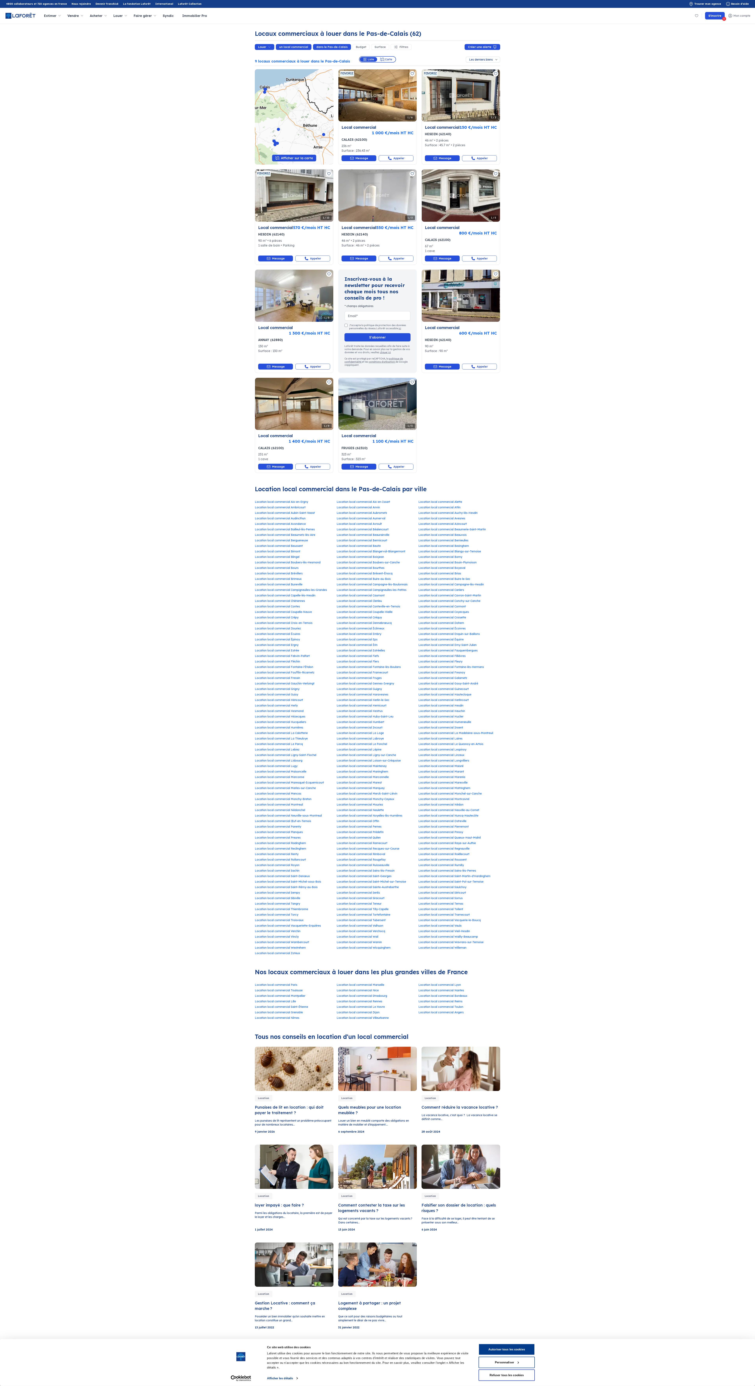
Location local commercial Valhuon (360, 925)
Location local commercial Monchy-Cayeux (365, 799)
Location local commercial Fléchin (277, 661)
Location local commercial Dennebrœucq (364, 623)
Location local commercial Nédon (440, 804)
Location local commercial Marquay (361, 788)
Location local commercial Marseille (360, 985)
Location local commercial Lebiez (277, 749)
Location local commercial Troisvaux (279, 920)
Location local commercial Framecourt (362, 672)
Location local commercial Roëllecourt (443, 854)
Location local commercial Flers (358, 661)
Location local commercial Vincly (277, 936)
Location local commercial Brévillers (279, 573)
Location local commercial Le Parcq (279, 744)
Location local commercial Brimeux (278, 579)
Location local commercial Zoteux (277, 953)
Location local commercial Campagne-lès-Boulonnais (372, 584)
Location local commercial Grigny (277, 689)
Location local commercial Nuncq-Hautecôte (448, 815)
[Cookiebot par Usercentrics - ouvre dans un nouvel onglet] (241, 1378)
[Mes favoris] (697, 16)
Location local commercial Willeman (442, 947)
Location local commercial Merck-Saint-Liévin (367, 793)
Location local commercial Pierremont (443, 826)
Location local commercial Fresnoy (441, 672)
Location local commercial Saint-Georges (364, 876)
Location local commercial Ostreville (442, 821)
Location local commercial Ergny (276, 645)
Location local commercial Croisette (442, 617)
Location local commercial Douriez (278, 628)
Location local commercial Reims (440, 1001)
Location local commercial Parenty (278, 826)
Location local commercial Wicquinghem (363, 947)
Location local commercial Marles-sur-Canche (285, 788)
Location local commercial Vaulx (440, 925)
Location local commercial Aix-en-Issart (363, 502)
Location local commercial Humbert (360, 722)
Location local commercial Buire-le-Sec (444, 579)
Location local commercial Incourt (359, 727)
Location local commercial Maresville (443, 782)
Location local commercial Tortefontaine (363, 914)
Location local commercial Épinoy (277, 639)
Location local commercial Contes (277, 606)
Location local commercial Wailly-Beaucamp (448, 936)
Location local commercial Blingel (277, 557)
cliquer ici (385, 352)
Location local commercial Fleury (440, 661)
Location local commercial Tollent (440, 909)
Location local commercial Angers (441, 1012)
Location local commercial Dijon (358, 1012)
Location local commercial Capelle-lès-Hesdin (285, 595)
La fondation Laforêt (137, 4)
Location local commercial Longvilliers (443, 760)
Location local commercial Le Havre (361, 1007)
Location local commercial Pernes (359, 826)
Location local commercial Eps (357, 639)
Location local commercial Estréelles (361, 650)
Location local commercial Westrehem (280, 947)
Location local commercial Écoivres (442, 628)
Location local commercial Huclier (440, 716)
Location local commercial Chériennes (280, 601)
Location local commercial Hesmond (279, 711)
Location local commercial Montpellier (280, 996)
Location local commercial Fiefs (358, 656)
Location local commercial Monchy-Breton (283, 799)
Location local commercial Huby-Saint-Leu (365, 716)
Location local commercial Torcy (276, 914)
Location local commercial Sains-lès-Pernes (447, 870)
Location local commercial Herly (276, 705)
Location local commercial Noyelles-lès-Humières (369, 815)
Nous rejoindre (81, 3)
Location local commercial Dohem (441, 623)
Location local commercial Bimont (277, 551)
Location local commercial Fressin (277, 678)
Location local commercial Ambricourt (280, 507)
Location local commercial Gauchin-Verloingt (284, 683)
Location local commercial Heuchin (441, 711)
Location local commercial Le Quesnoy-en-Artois (450, 744)
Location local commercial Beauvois (442, 535)
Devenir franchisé (107, 4)
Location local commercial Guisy (276, 694)
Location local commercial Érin (357, 645)
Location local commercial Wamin (359, 942)
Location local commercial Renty (276, 854)
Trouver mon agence (707, 3)
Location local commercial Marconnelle (363, 777)
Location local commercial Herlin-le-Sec (363, 700)
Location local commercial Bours (276, 568)
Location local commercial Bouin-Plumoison (447, 562)
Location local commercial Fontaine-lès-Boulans (369, 667)
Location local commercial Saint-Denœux (282, 876)
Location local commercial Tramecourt (444, 914)
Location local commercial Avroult (359, 524)
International (164, 3)
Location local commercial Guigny (359, 689)
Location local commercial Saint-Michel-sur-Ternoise (371, 881)
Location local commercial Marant (441, 771)
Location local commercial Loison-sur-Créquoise (369, 760)
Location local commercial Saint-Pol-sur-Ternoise (450, 881)
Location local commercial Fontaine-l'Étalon (284, 667)
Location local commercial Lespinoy (442, 749)
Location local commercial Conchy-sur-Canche (449, 601)
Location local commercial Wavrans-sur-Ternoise (450, 942)
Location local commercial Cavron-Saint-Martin (449, 595)
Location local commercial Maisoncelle (280, 771)
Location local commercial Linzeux (441, 755)
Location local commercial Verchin (277, 931)
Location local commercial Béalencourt (363, 529)
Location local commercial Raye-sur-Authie (447, 843)
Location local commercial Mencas (278, 793)
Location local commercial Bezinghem (443, 546)
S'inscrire (716, 16)
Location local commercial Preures (278, 837)
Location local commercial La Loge (360, 733)
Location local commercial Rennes (359, 1001)
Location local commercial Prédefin (360, 832)
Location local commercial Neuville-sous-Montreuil (288, 815)
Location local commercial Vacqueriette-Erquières (288, 925)
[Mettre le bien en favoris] (412, 73)
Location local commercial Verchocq (361, 931)
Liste (371, 59)
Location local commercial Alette (440, 502)
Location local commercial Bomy (440, 557)
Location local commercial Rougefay (361, 859)
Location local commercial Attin (439, 507)
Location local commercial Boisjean (360, 557)
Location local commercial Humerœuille (444, 722)
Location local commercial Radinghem (280, 843)
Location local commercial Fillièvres (442, 656)
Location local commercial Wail (357, 936)
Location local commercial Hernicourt (361, 705)
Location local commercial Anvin (358, 507)
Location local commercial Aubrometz (362, 513)
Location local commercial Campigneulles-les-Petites (371, 590)
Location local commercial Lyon (439, 985)
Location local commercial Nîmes (277, 1018)
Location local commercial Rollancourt (280, 859)
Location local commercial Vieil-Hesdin (444, 931)
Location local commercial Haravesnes (362, 694)
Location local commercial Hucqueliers (280, 722)
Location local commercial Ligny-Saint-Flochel (285, 755)
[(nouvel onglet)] (461, 296)
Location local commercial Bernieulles (443, 540)
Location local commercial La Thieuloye (281, 738)
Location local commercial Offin (358, 821)
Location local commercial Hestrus (360, 711)
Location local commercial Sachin (277, 870)
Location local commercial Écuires (277, 634)
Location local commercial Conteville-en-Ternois (368, 606)
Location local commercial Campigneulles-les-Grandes (291, 590)
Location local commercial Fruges (359, 678)
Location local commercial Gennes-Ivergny (365, 683)
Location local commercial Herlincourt (443, 700)
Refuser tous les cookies (507, 1375)
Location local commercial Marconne (279, 777)
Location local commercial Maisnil (440, 766)
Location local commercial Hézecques (280, 716)
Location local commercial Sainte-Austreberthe (368, 887)
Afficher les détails (280, 1378)
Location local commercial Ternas (440, 903)
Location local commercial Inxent (440, 727)
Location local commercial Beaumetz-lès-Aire (285, 535)
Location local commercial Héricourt (279, 700)
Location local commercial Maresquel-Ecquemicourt (289, 782)
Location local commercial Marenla (441, 777)
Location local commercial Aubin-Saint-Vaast (285, 513)
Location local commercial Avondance (280, 524)
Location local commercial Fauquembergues (448, 650)
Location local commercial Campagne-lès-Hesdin (451, 584)
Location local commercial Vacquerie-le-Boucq (449, 920)
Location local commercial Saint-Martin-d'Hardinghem (454, 876)
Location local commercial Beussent (279, 546)
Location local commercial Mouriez (360, 804)
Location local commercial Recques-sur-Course (368, 848)
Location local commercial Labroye (360, 738)
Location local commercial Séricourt (442, 892)
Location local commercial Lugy (276, 766)
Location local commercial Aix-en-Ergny (281, 502)
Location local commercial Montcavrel (443, 799)
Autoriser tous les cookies (506, 1349)
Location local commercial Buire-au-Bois (364, 579)
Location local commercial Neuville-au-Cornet (448, 810)
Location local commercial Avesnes (441, 518)
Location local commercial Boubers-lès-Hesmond (287, 562)
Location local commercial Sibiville (277, 898)
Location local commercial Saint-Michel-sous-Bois (288, 881)
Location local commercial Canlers (441, 590)
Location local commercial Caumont (361, 595)
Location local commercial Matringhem (444, 788)
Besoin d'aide (740, 3)
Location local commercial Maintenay (362, 766)
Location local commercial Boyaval (441, 568)
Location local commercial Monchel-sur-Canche (450, 793)
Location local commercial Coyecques (443, 612)
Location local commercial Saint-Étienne (281, 1007)
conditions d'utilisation (382, 361)
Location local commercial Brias (439, 573)
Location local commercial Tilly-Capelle (363, 909)
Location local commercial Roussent (442, 859)
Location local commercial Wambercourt (282, 942)
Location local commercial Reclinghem (280, 848)
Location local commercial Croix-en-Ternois (283, 623)
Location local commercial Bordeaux (442, 996)
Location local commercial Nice (358, 990)
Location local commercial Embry (359, 634)
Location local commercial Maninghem (362, 771)
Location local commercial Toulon (440, 1007)
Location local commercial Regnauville (444, 848)
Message (361, 158)
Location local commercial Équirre (441, 639)
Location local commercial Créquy (359, 617)
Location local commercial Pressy (440, 832)
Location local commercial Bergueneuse (281, 540)
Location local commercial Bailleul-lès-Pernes (285, 529)
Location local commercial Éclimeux (360, 628)
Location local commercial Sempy (277, 892)
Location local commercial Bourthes (360, 568)
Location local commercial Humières (279, 727)
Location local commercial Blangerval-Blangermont (371, 551)
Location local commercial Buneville (278, 584)
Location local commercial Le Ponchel (362, 744)
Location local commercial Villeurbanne (363, 1018)
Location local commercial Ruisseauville (363, 865)
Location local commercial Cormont (442, 606)
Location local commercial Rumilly (441, 865)
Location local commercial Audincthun (280, 518)
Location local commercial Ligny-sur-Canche (366, 755)
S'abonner (377, 337)
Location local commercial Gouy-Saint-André (448, 683)
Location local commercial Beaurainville (363, 535)
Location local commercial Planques (279, 832)
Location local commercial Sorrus (440, 898)
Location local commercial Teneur (359, 903)
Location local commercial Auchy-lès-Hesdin (448, 513)
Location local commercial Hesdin (440, 705)
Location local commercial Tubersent (361, 920)
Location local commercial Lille (275, 1001)
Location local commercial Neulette (360, 810)
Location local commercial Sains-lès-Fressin (366, 870)
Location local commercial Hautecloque (444, 694)
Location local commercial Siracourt (360, 898)
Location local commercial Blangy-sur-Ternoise (449, 551)
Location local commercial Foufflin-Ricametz (284, 672)
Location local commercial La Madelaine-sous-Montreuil (455, 733)
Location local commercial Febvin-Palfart (282, 656)
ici (400, 328)
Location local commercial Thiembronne (281, 909)
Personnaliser (504, 1362)
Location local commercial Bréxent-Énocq (364, 573)
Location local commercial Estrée (277, 650)
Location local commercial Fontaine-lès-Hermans (451, 667)
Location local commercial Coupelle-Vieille (364, 612)
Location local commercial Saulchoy (442, 887)
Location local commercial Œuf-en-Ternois (283, 821)
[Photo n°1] (377, 95)
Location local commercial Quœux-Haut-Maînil (449, 837)
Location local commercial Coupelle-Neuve (283, 612)
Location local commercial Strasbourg (362, 996)
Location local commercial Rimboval (361, 854)
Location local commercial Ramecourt (362, 843)
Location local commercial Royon (277, 865)
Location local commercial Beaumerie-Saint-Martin (452, 529)
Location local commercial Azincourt (442, 524)
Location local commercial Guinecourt (443, 689)
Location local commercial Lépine (359, 749)
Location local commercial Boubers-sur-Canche (368, 562)
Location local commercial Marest (359, 782)
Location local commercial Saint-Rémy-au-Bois (286, 887)
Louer (262, 47)
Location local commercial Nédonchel (280, 810)
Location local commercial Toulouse (279, 990)
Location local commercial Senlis (358, 892)
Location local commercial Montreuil (279, 804)
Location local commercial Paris (276, 985)
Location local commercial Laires (440, 738)
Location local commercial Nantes (441, 990)
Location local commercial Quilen (359, 837)
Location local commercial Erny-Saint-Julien (447, 645)
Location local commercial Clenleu (359, 601)
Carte (388, 59)
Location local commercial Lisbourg (278, 760)
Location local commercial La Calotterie (281, 733)
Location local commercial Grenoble (279, 1012)
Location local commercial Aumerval (361, 518)
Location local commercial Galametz (442, 678)
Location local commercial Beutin (359, 546)
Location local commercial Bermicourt (362, 540)
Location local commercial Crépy (276, 617)
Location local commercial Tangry (277, 903)
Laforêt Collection (190, 4)
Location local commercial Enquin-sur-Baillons (449, 634)
